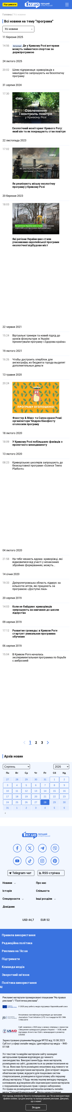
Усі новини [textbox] (11, 29)
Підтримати (10, 4)
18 (17, 796)
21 (45, 796)
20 (35, 796)
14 (45, 791)
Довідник (9, 906)
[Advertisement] (36, 286)
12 (26, 791)
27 (35, 802)
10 (7, 791)
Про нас (41, 882)
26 (26, 802)
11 (17, 791)
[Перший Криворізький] (38, 4)
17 (7, 796)
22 (54, 796)
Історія (7, 890)
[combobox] (18, 29)
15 (54, 791)
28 (45, 802)
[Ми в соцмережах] (17, 848)
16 (64, 791)
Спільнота (42, 890)
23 (64, 796)
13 (35, 791)
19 (26, 796)
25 (17, 802)
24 (7, 802)
